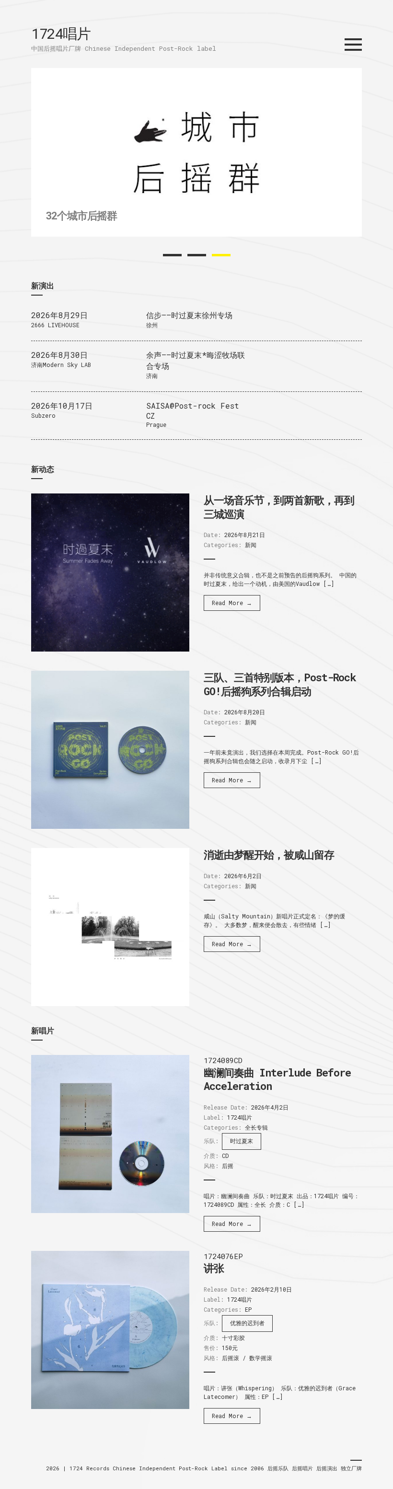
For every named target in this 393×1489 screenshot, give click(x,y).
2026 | (57, 1468)
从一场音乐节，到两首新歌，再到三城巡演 (279, 507)
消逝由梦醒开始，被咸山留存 (269, 854)
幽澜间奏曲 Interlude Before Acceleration (277, 1079)
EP (248, 1309)
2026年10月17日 (61, 406)
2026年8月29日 (59, 315)
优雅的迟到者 (247, 1323)
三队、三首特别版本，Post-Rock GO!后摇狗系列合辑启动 (280, 684)
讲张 (214, 1268)
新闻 (250, 545)
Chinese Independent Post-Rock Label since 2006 (190, 1468)
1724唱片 (60, 33)
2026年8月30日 (59, 355)
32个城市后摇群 (81, 215)
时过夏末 (241, 1141)
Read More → (232, 603)
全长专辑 (256, 1127)
